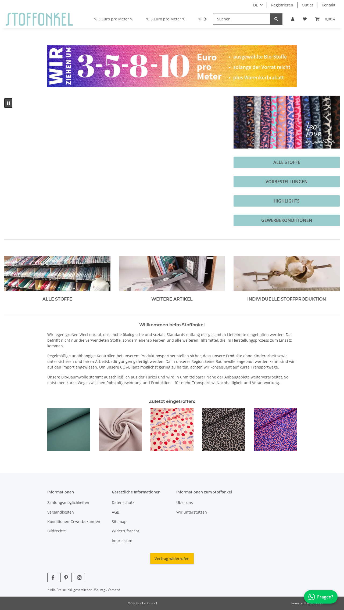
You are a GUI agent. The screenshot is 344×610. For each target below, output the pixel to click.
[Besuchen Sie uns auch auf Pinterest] (65, 577)
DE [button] (255, 5)
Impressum (122, 540)
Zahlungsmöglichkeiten (68, 502)
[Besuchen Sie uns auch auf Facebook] (52, 577)
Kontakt (328, 5)
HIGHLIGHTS (287, 201)
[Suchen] (276, 19)
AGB (115, 512)
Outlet (307, 5)
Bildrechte (56, 530)
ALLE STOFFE (286, 162)
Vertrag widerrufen (172, 558)
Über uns (184, 502)
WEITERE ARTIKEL (172, 299)
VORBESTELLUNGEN (287, 182)
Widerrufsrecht (125, 530)
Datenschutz (123, 502)
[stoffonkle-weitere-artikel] (172, 273)
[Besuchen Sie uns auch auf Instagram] (79, 577)
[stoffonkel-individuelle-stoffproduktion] (287, 273)
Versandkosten (60, 512)
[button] (293, 19)
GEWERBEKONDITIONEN (286, 220)
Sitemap (119, 521)
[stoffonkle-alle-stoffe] (57, 273)
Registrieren (282, 5)
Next (288, 430)
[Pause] (8, 103)
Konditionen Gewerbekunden (73, 521)
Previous (56, 430)
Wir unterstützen (191, 512)
